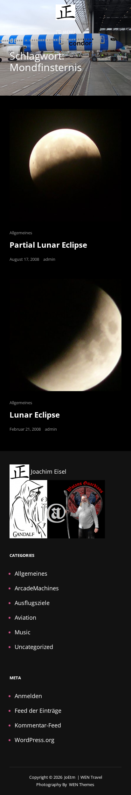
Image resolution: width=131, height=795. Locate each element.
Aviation (25, 617)
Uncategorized (34, 647)
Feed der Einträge (38, 710)
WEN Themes (81, 784)
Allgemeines (21, 233)
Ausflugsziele (32, 603)
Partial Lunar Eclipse (48, 244)
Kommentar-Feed (38, 725)
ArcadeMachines (37, 588)
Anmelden (28, 696)
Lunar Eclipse (35, 414)
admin (49, 259)
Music (23, 632)
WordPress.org (34, 740)
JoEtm (69, 777)
